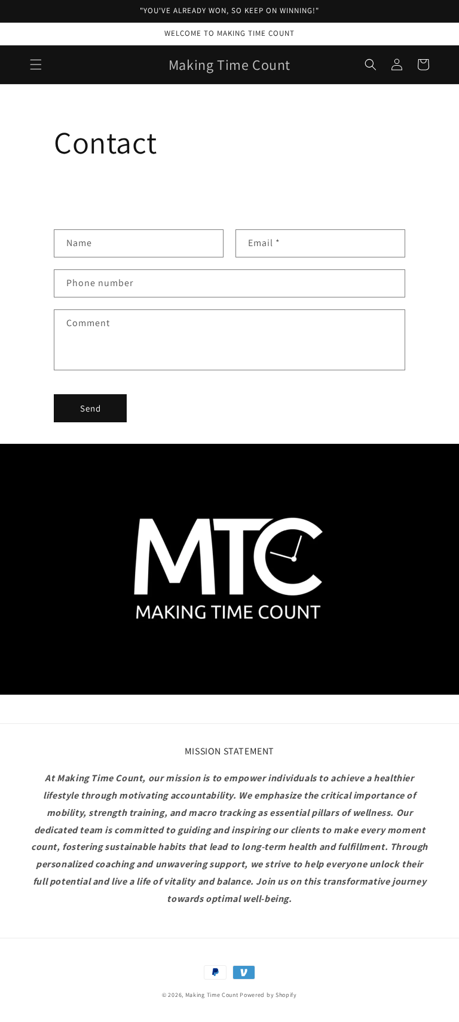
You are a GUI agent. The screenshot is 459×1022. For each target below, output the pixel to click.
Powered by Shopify (268, 995)
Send (90, 408)
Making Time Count (211, 995)
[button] (36, 64)
